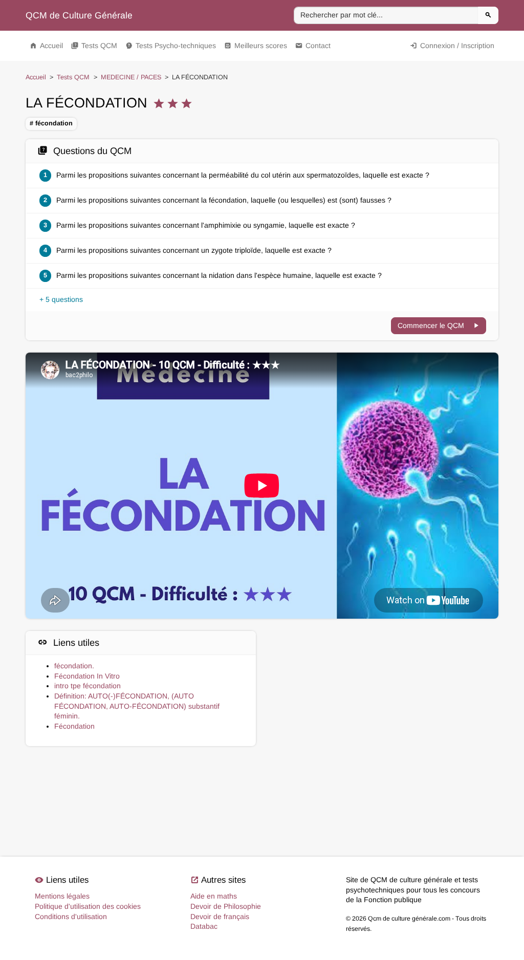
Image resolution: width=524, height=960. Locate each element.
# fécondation (51, 123)
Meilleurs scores (255, 45)
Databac (203, 926)
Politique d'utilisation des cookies (88, 906)
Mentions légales (62, 896)
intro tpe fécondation (87, 686)
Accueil (46, 45)
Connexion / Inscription (452, 45)
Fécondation (74, 726)
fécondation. (74, 666)
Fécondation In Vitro (87, 676)
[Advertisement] (383, 679)
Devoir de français (219, 916)
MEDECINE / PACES (131, 77)
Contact (313, 45)
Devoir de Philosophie (225, 906)
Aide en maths (213, 896)
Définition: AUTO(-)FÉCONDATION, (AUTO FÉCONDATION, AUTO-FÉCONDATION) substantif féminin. (137, 706)
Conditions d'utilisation (71, 916)
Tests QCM (94, 45)
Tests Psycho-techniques (170, 45)
